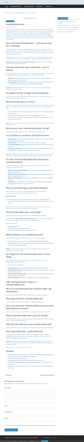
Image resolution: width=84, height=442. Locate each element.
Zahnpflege (48, 6)
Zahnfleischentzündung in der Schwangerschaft (68, 25)
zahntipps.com (16, 437)
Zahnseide (8, 375)
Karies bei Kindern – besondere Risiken (66, 31)
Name (6, 405)
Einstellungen (44, 441)
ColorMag (29, 437)
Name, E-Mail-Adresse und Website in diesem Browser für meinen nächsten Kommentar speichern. (30, 425)
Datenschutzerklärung (47, 437)
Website (7, 418)
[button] (21, 6)
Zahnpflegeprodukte (10, 21)
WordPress (35, 437)
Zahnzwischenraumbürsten (47, 375)
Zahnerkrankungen (29, 6)
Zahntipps (14, 27)
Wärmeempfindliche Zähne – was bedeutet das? (68, 27)
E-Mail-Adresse (9, 412)
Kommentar (8, 387)
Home (7, 6)
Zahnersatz (39, 6)
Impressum (55, 437)
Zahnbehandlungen (16, 6)
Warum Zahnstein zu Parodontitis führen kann (68, 29)
